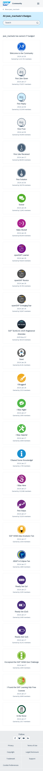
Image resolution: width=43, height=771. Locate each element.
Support (32, 759)
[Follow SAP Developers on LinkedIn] (28, 738)
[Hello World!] (21, 223)
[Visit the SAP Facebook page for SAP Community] (15, 738)
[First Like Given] (21, 72)
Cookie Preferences (11, 765)
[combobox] (21, 22)
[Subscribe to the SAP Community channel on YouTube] (24, 738)
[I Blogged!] (21, 378)
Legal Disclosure (32, 752)
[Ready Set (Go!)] (21, 605)
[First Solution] (21, 173)
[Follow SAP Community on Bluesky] (19, 738)
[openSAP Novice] (21, 274)
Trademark (10, 759)
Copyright (10, 752)
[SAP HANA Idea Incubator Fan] (21, 529)
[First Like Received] (21, 147)
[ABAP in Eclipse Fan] (21, 554)
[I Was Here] (21, 479)
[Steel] (21, 352)
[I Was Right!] (21, 403)
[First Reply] (21, 97)
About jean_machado (12, 9)
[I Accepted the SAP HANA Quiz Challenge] (21, 655)
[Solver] (21, 198)
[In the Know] (21, 709)
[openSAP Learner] (21, 248)
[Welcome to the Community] (21, 46)
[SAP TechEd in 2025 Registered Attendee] (21, 324)
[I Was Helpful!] (21, 428)
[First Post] (21, 122)
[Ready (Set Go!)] (21, 630)
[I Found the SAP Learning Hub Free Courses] (21, 681)
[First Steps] (21, 504)
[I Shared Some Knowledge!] (21, 453)
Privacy (10, 745)
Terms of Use (32, 745)
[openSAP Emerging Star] (21, 299)
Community (17, 3)
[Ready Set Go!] (21, 580)
